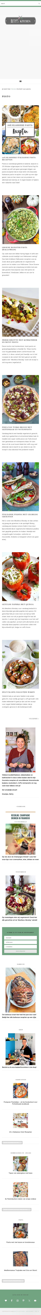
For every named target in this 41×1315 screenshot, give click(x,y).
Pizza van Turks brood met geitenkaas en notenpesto (17, 428)
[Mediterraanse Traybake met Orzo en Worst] (20, 1259)
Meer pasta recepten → (13, 1280)
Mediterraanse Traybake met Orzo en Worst (20, 1270)
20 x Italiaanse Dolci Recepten (20, 1132)
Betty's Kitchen (20, 20)
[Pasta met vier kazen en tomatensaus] (20, 1231)
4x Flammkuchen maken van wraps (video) (20, 1199)
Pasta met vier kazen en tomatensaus (20, 1242)
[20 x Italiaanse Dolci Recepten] (20, 1121)
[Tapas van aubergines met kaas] (20, 1171)
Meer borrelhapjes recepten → (16, 1209)
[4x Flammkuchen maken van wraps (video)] (20, 1197)
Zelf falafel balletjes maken (18, 692)
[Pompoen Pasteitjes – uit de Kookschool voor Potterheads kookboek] (20, 1091)
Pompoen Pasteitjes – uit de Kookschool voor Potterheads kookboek (20, 1103)
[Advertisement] (20, 57)
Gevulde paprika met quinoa (18, 604)
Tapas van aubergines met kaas (20, 1173)
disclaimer (30, 1311)
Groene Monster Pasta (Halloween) (14, 248)
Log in (37, 1311)
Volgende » (34, 718)
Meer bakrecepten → (12, 1142)
